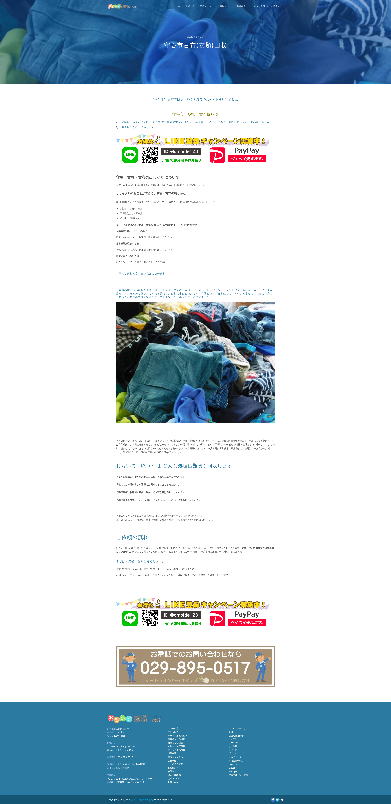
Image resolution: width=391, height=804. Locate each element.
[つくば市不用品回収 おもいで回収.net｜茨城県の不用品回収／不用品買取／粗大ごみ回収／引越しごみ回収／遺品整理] (122, 6)
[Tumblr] (282, 800)
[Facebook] (273, 800)
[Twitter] (278, 800)
